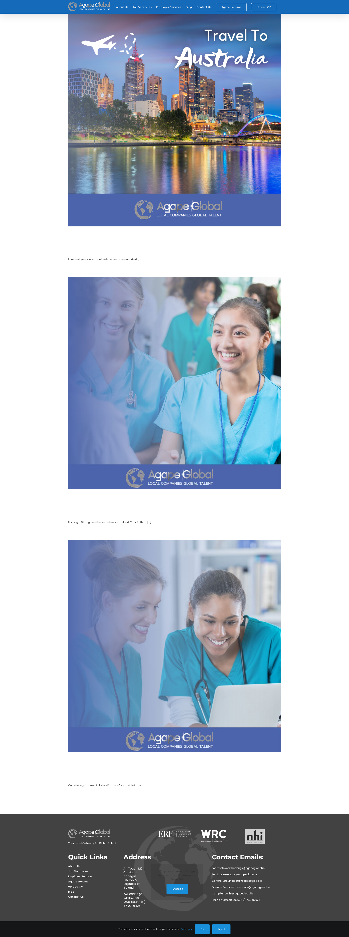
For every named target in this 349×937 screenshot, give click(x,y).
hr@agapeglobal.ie (241, 893)
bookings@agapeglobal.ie (248, 868)
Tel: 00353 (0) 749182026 (133, 896)
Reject (221, 929)
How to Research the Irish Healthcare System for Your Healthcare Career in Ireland (166, 768)
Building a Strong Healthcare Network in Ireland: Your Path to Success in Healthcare (166, 505)
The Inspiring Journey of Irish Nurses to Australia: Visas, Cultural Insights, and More (169, 242)
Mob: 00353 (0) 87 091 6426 (134, 904)
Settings (186, 929)
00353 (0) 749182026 (246, 900)
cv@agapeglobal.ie (244, 874)
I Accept (177, 888)
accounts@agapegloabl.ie (253, 887)
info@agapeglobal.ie (249, 881)
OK (202, 929)
